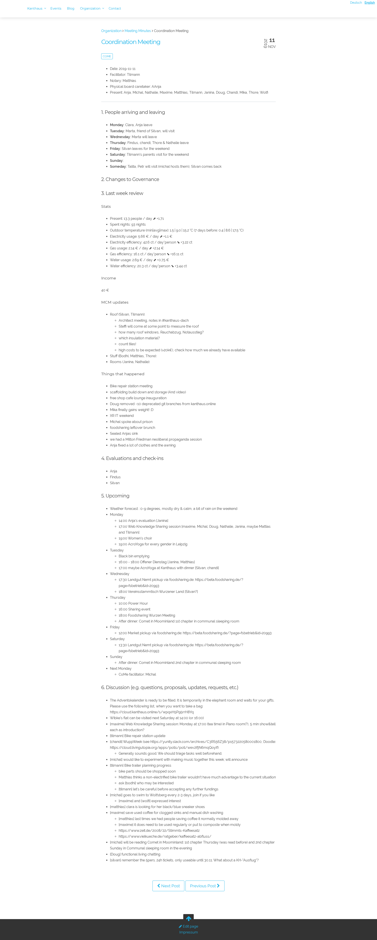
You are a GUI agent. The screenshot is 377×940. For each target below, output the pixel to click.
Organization (90, 8)
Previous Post (203, 885)
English (370, 2)
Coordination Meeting (130, 42)
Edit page (190, 926)
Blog (70, 8)
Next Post (170, 885)
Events (55, 8)
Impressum (188, 932)
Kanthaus (35, 8)
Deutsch (356, 2)
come (107, 56)
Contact (115, 8)
